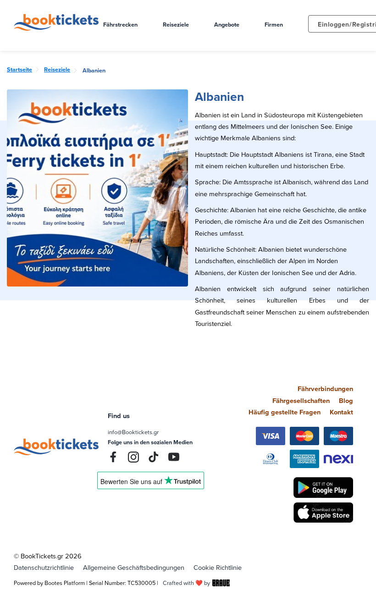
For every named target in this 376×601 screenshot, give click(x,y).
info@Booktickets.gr (133, 432)
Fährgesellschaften (301, 400)
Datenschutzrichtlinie (44, 567)
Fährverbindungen (325, 388)
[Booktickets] (58, 28)
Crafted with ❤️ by (186, 583)
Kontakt (341, 412)
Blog (346, 400)
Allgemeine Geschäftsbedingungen (133, 567)
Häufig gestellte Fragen (285, 412)
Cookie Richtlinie (218, 567)
